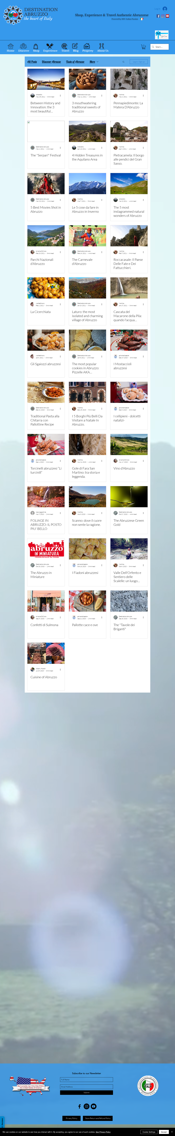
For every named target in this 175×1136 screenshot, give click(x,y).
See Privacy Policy (103, 1132)
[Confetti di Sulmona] (46, 601)
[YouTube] (167, 16)
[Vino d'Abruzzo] (129, 444)
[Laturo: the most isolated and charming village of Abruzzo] (87, 288)
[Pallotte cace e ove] (87, 601)
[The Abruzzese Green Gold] (129, 496)
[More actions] (61, 95)
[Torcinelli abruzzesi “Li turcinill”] (46, 444)
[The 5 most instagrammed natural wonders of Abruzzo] (129, 183)
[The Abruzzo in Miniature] (46, 548)
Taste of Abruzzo (75, 61)
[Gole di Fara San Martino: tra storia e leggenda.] (87, 444)
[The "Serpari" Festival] (46, 131)
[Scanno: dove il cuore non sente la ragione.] (87, 496)
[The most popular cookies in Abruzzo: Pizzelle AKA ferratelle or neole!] (87, 340)
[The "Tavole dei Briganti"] (129, 601)
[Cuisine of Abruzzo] (46, 653)
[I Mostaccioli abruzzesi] (129, 340)
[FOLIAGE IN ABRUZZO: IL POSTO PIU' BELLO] (46, 496)
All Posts (32, 61)
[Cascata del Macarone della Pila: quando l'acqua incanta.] (129, 288)
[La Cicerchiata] (46, 288)
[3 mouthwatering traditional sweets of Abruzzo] (87, 79)
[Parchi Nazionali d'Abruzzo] (46, 235)
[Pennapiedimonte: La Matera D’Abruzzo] (129, 79)
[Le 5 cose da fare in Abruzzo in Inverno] (87, 183)
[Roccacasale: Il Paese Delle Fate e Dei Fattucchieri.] (129, 235)
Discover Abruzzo (51, 61)
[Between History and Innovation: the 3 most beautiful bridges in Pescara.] (46, 79)
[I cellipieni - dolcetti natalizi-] (129, 392)
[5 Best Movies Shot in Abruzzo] (46, 183)
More (92, 61)
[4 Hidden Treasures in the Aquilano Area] (87, 131)
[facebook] (79, 1106)
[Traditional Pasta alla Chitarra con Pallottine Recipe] (46, 392)
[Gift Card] (162, 34)
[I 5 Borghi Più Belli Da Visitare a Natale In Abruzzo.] (87, 392)
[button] (144, 47)
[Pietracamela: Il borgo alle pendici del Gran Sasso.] (129, 131)
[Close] (171, 1132)
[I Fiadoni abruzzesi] (87, 548)
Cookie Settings (149, 1132)
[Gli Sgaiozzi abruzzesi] (46, 340)
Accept (164, 1132)
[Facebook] (158, 16)
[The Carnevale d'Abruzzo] (87, 235)
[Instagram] (162, 16)
